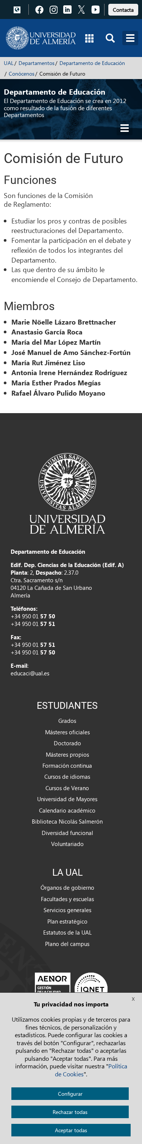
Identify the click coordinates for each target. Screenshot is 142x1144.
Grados (67, 720)
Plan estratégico (67, 921)
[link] (123, 8)
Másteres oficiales (67, 732)
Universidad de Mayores (67, 799)
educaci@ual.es (30, 673)
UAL (9, 63)
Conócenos (21, 73)
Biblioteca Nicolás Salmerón (67, 821)
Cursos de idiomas (67, 776)
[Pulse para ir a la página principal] (40, 38)
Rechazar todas (70, 1111)
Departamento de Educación (92, 63)
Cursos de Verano (67, 788)
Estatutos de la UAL (67, 932)
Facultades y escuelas (67, 899)
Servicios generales (67, 910)
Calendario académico (67, 810)
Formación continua (67, 765)
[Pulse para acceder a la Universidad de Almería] (67, 492)
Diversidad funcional (67, 833)
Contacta (123, 9)
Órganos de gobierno (67, 887)
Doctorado (67, 743)
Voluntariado (67, 844)
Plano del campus (67, 944)
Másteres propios (67, 754)
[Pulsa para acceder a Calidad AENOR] (71, 989)
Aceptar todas (71, 1130)
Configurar (70, 1093)
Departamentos (37, 63)
